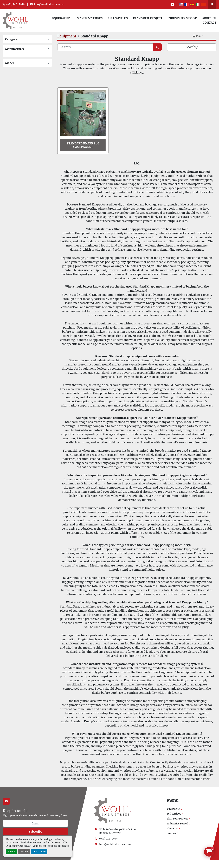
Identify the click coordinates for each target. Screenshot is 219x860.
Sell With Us (118, 18)
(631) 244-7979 (15, 4)
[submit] (157, 47)
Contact (209, 22)
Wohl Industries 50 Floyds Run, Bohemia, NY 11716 (118, 831)
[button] (62, 18)
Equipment (61, 18)
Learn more (39, 851)
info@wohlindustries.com (49, 4)
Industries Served (182, 18)
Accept (11, 851)
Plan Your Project (147, 18)
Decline (24, 851)
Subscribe (35, 831)
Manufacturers (90, 18)
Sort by (191, 47)
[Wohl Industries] (112, 810)
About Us (209, 18)
